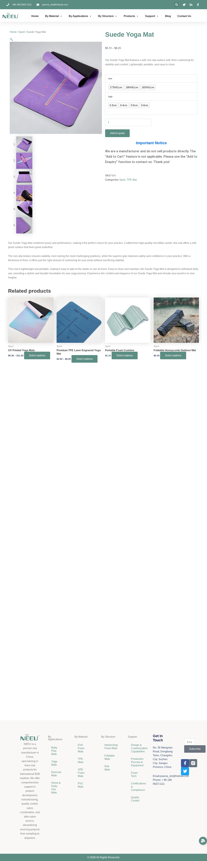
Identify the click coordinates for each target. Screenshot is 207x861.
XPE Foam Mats (81, 772)
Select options (37, 355)
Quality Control (135, 799)
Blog (168, 16)
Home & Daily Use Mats (56, 787)
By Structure (106, 16)
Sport (22, 32)
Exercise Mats (56, 774)
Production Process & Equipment (137, 762)
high (110, 96)
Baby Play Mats (54, 750)
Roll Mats (107, 768)
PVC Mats (80, 785)
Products (129, 16)
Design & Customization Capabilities (138, 748)
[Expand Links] (203, 841)
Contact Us (184, 16)
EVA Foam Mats (81, 748)
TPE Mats (80, 761)
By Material (52, 16)
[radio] (116, 87)
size (110, 78)
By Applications (78, 16)
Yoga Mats (54, 763)
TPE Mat (132, 179)
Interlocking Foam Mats (111, 747)
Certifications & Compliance (138, 786)
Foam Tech (134, 774)
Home (35, 16)
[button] (176, 4)
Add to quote (117, 133)
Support (150, 16)
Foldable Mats (109, 757)
